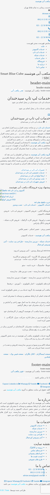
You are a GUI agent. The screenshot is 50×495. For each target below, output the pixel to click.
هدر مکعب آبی (17, 91)
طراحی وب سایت (16, 242)
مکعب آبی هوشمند (42, 1)
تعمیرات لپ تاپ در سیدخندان (33, 170)
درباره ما (41, 64)
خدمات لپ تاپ (39, 52)
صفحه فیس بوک (16, 354)
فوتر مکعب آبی (17, 371)
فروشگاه (41, 61)
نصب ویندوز (17, 205)
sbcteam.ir (46, 14)
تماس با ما (40, 67)
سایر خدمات (40, 58)
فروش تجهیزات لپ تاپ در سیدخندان (30, 182)
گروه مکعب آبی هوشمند (40, 155)
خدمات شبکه (39, 55)
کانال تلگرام (30, 354)
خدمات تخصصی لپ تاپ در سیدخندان (30, 173)
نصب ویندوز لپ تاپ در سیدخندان (32, 179)
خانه (43, 46)
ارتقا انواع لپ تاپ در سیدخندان (32, 176)
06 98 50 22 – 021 (24, 378)
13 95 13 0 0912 (44, 19)
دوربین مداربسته (31, 242)
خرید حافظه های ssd (42, 202)
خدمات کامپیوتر (38, 49)
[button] (38, 43)
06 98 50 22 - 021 (43, 25)
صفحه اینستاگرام (43, 354)
